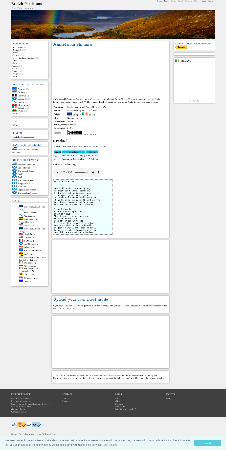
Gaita (14, 63)
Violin (15, 74)
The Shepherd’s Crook (28, 193)
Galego (196, 1)
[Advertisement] (110, 73)
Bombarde (17, 50)
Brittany (21, 92)
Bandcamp (120, 406)
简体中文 (211, 1)
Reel (20, 174)
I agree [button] (207, 443)
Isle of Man (23, 105)
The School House (26, 171)
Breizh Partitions (26, 3)
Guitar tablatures (18, 409)
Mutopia (119, 404)
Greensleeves (30, 212)
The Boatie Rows (25, 180)
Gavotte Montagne (32, 250)
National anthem (74, 118)
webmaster (121, 378)
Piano (15, 71)
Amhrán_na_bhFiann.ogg (73, 155)
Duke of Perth (24, 168)
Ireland (21, 107)
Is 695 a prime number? (125, 409)
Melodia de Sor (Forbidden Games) (28, 220)
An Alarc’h (29, 225)
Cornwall (22, 95)
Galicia (21, 102)
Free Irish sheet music (20, 398)
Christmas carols (18, 412)
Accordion (17, 47)
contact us (70, 308)
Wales (20, 111)
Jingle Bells (29, 234)
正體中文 (203, 1)
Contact (65, 398)
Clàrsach (16, 68)
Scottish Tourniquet (26, 164)
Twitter (169, 398)
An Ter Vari (29, 254)
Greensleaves (30, 266)
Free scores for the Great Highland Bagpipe (30, 404)
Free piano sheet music (21, 401)
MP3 (14, 125)
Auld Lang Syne (31, 244)
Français (160, 1)
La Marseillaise (31, 241)
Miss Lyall (22, 186)
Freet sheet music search (23, 137)
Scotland (22, 99)
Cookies (65, 401)
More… (15, 76)
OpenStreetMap (194, 101)
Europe (76, 114)
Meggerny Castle (25, 183)
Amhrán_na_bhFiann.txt (73, 159)
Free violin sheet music (21, 406)
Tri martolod (30, 237)
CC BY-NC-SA (48, 434)
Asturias (21, 89)
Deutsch (180, 1)
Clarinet (16, 55)
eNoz (117, 401)
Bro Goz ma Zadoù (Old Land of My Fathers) (32, 258)
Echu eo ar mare (31, 278)
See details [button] (110, 444)
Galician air (29, 216)
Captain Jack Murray (27, 189)
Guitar (15, 66)
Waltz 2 (27, 281)
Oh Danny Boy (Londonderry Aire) (28, 269)
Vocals (15, 52)
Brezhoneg (188, 1)
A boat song (29, 247)
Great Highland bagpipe (23, 58)
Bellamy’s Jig (30, 263)
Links (117, 398)
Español (173, 1)
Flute (14, 60)
